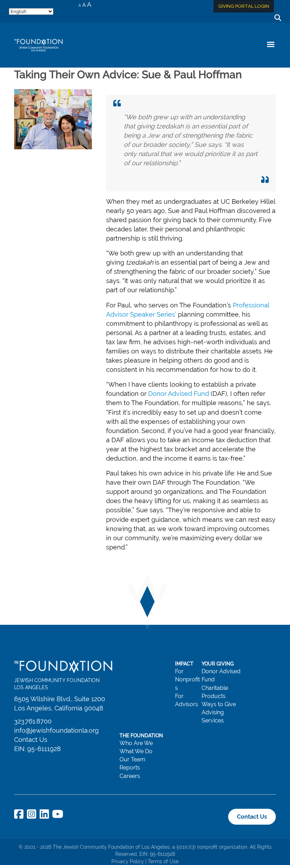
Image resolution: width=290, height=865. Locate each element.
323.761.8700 (33, 721)
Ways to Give (219, 704)
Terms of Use (163, 861)
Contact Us (30, 739)
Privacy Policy (127, 861)
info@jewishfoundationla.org (56, 730)
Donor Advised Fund (178, 393)
